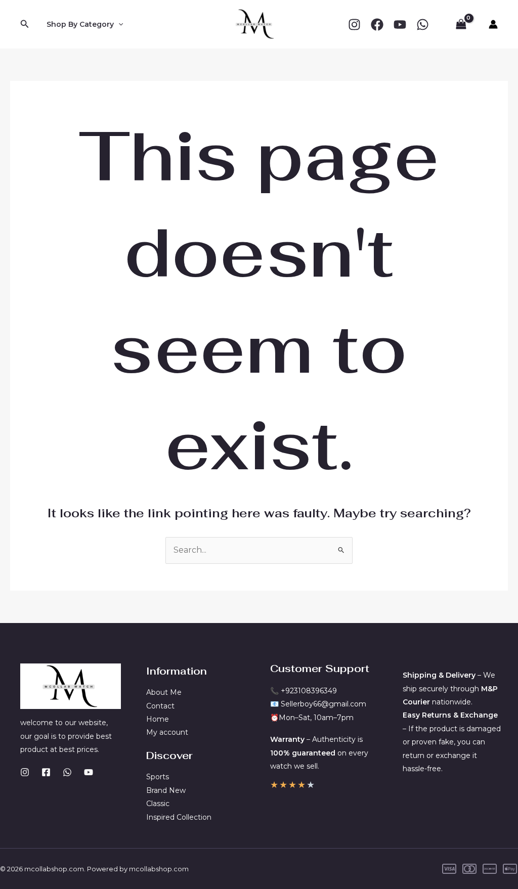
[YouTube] (400, 24)
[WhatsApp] (422, 24)
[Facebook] (377, 24)
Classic (157, 803)
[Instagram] (354, 24)
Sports (157, 776)
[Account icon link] (493, 24)
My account (167, 732)
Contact (160, 705)
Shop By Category (80, 24)
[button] (24, 24)
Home (157, 719)
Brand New (166, 790)
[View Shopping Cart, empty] (460, 24)
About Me (164, 692)
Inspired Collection (178, 817)
